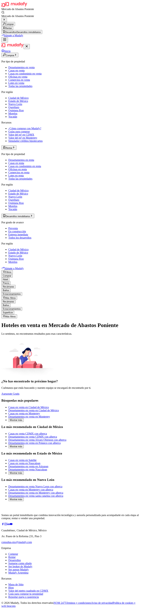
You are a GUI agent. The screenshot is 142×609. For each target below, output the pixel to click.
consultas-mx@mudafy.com (16, 542)
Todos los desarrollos (19, 237)
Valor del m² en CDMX (21, 134)
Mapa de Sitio (16, 584)
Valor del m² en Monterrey (22, 137)
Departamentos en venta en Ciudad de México (33, 410)
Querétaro (13, 107)
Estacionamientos (12, 294)
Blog (11, 587)
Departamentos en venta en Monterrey (29, 416)
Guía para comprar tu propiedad (25, 593)
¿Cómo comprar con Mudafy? (24, 128)
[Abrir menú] (4, 39)
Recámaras (8, 286)
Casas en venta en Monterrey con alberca (30, 489)
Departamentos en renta (21, 159)
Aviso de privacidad (102, 602)
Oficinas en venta (17, 76)
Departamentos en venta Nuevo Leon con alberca (35, 486)
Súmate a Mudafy (13, 35)
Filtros (8, 272)
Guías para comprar (19, 131)
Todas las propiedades (20, 86)
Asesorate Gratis (10, 393)
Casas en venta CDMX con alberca (27, 433)
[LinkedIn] (8, 524)
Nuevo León (15, 104)
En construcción (17, 231)
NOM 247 (59, 602)
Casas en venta (16, 70)
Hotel (5, 279)
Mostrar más (16, 420)
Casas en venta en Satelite (22, 460)
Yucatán (12, 116)
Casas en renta (16, 163)
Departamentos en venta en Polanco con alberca (34, 442)
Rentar (8, 28)
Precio (6, 283)
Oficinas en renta (17, 169)
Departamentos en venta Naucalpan (27, 469)
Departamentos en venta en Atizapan (28, 466)
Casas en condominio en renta (24, 166)
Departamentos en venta (21, 67)
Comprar (9, 24)
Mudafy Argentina (18, 572)
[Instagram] (5, 524)
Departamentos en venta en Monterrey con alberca (35, 492)
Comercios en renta (18, 172)
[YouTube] (11, 524)
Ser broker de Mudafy (20, 566)
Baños (6, 290)
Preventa (13, 228)
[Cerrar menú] (27, 46)
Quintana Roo (16, 110)
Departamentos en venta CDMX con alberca (32, 436)
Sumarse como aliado (20, 563)
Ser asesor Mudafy (18, 569)
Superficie (8, 312)
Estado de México (18, 101)
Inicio (7, 51)
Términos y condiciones (78, 602)
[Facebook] (2, 524)
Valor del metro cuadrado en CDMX (28, 590)
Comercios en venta (19, 79)
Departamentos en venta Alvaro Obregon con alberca (37, 439)
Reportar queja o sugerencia (23, 596)
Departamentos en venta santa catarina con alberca (35, 495)
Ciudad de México (18, 97)
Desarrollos (14, 560)
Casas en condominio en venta (25, 73)
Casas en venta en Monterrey (24, 413)
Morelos (12, 113)
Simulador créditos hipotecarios (25, 140)
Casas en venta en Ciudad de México (28, 407)
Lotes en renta (16, 175)
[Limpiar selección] (4, 20)
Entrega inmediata (18, 234)
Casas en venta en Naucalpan (24, 463)
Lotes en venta (16, 83)
